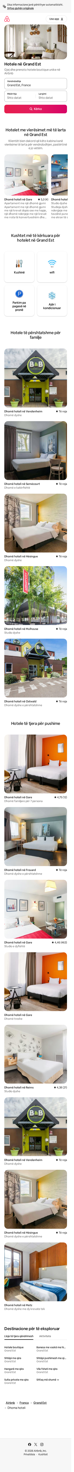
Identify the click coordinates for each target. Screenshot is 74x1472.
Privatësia (29, 1454)
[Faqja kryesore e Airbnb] (7, 18)
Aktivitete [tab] (45, 1336)
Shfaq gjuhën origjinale (20, 8)
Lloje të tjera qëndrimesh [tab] (18, 1336)
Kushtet (43, 1454)
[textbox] (20, 98)
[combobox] (35, 85)
